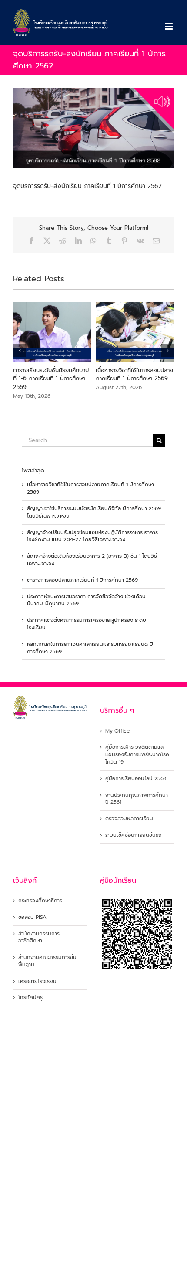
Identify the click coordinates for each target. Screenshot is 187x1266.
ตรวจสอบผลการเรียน (129, 818)
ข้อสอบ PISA (32, 917)
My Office (117, 731)
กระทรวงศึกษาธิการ (40, 900)
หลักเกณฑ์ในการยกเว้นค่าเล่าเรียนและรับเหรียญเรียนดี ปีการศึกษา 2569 (90, 647)
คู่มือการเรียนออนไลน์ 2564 (136, 778)
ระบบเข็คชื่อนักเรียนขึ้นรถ (133, 835)
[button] (19, 350)
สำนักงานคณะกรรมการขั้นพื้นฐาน (47, 961)
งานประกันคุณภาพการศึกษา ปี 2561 (136, 799)
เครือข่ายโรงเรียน (37, 981)
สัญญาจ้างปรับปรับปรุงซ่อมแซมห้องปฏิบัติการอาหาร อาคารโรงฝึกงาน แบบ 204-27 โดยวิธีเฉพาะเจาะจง (92, 536)
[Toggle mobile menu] (169, 26)
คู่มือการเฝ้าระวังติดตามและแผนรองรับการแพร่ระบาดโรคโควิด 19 (137, 754)
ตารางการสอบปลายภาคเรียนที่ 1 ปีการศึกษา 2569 (82, 580)
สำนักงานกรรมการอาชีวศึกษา (39, 937)
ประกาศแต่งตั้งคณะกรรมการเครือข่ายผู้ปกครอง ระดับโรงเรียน (86, 623)
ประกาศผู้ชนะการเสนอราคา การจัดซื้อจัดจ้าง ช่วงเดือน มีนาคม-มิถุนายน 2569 (86, 600)
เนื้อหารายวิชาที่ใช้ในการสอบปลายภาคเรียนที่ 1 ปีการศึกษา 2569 (134, 374)
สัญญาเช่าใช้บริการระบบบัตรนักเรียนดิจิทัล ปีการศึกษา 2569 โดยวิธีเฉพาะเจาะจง (94, 512)
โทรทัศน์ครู (30, 997)
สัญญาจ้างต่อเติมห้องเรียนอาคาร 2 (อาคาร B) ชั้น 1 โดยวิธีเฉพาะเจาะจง (92, 559)
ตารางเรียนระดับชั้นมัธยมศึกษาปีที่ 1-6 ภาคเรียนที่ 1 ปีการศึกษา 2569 (51, 378)
